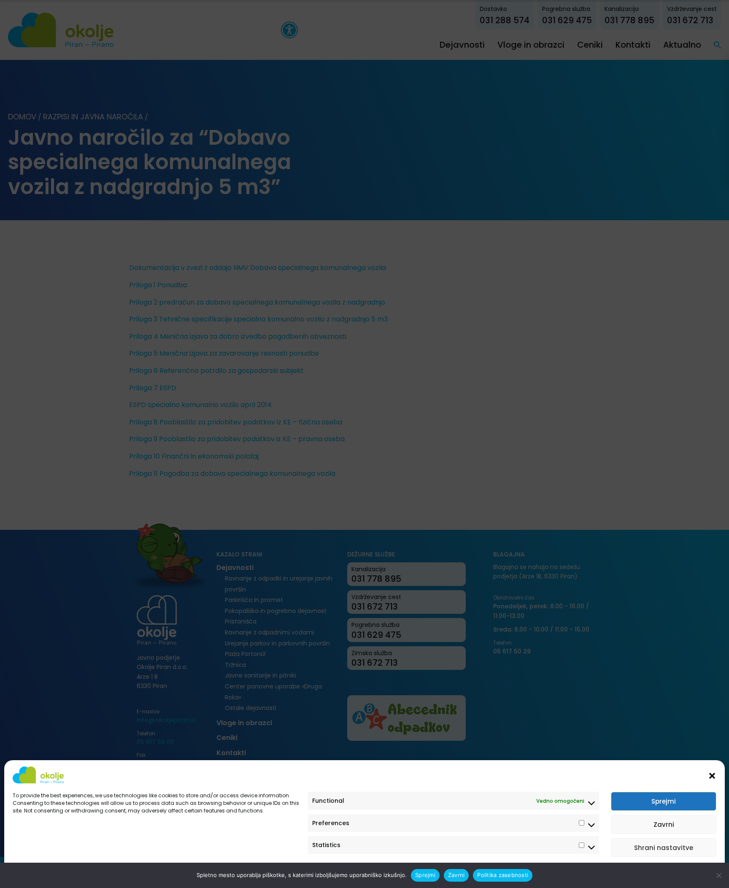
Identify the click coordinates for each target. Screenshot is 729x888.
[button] (712, 775)
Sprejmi (663, 801)
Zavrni (663, 824)
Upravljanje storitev (683, 872)
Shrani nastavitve (663, 847)
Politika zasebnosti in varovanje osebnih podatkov (77, 872)
